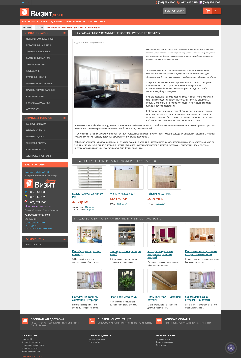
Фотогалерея (162, 345)
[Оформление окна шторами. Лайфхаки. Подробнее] (202, 280)
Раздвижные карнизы (38, 58)
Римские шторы (35, 96)
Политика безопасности (33, 345)
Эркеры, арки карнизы (38, 52)
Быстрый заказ (174, 11)
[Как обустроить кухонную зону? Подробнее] (126, 235)
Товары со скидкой (164, 342)
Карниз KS (27, 339)
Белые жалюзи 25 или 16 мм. (87, 195)
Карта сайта (94, 342)
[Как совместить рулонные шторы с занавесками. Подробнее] (202, 235)
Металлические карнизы (40, 39)
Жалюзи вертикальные (39, 84)
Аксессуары (33, 71)
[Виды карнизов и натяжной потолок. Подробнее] (164, 280)
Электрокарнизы (35, 64)
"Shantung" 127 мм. (159, 193)
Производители (163, 339)
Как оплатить (30, 21)
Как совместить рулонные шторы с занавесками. (201, 253)
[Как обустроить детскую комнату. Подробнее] (89, 235)
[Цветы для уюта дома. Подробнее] (126, 280)
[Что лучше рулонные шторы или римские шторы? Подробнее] (164, 235)
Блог (103, 21)
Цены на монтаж (30, 348)
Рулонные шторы (36, 77)
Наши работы (34, 245)
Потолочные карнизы (38, 45)
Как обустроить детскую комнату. (86, 253)
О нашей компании (31, 342)
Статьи (92, 21)
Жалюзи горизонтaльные (40, 90)
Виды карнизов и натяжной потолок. (163, 298)
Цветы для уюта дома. (123, 296)
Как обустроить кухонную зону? (125, 253)
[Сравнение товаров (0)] (28, 2)
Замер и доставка (52, 21)
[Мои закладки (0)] (23, 2)
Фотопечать (33, 109)
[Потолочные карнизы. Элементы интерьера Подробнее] (89, 280)
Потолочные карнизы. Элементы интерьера (85, 298)
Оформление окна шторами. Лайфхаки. (197, 298)
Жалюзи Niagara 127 (122, 193)
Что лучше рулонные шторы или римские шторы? (160, 254)
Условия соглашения (32, 351)
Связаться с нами (97, 339)
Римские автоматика (38, 103)
